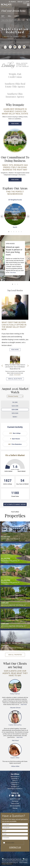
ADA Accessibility (15, 806)
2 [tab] (11, 231)
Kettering (14, 784)
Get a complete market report (15, 504)
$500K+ (15, 416)
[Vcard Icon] (24, 46)
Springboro (14, 786)
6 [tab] (21, 231)
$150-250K (15, 409)
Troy (15, 217)
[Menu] (28, 4)
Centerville (14, 778)
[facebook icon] (10, 796)
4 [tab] (16, 231)
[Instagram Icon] (19, 46)
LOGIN (27, 2)
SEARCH (13, 2)
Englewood (15, 212)
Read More (15, 123)
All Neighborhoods (15, 200)
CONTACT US (15, 847)
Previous (2, 216)
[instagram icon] (16, 796)
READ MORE (15, 349)
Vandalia (15, 209)
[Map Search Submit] (27, 20)
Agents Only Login (15, 799)
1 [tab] (9, 231)
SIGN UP (20, 2)
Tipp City (15, 214)
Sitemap (15, 808)
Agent (16, 16)
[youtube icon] (13, 796)
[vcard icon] (19, 796)
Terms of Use (15, 803)
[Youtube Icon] (14, 46)
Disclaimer (15, 801)
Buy (3, 16)
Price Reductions (15, 444)
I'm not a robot (10, 842)
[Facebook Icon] (10, 46)
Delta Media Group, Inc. (12, 862)
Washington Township (14, 788)
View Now (13, 272)
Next (28, 216)
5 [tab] (19, 231)
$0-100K (15, 402)
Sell (9, 16)
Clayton (15, 220)
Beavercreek (14, 776)
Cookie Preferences (7, 863)
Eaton (14, 780)
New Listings (15, 433)
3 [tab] (14, 231)
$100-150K (15, 406)
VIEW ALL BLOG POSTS (15, 379)
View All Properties (15, 655)
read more (24, 704)
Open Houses (15, 438)
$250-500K (15, 413)
